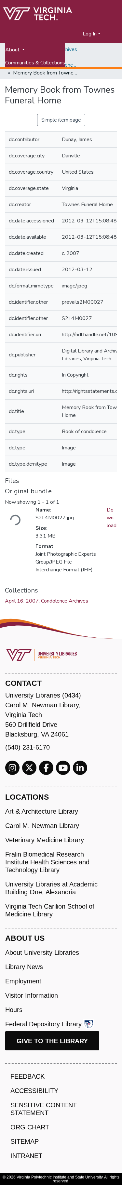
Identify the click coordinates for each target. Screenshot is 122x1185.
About (13, 49)
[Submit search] (70, 34)
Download (111, 517)
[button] (78, 34)
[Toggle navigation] (113, 33)
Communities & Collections (35, 62)
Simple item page (61, 120)
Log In (90, 33)
